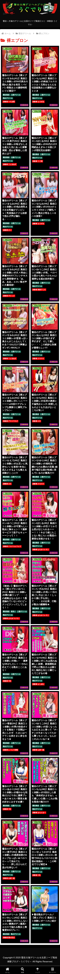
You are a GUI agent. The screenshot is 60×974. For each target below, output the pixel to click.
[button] (53, 537)
